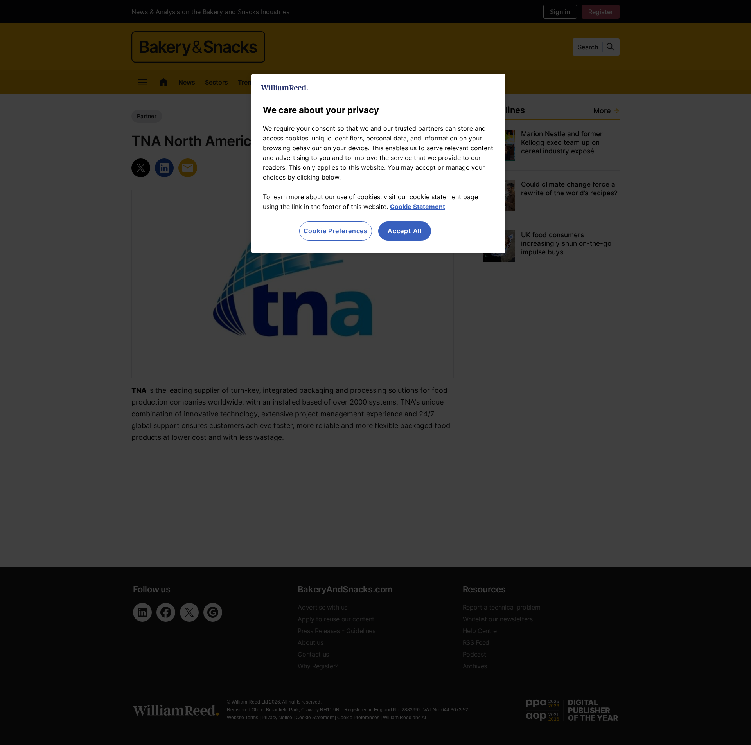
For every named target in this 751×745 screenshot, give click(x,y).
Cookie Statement (417, 207)
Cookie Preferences (336, 231)
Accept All (405, 231)
